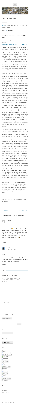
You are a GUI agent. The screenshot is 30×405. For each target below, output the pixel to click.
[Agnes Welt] (3, 351)
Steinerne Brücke (23, 210)
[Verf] (5, 380)
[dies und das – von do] (7, 354)
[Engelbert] (6, 353)
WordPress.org (5, 393)
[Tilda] (5, 356)
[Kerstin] (4, 368)
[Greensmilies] (5, 358)
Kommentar (5, 281)
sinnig (24, 199)
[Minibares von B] (4, 364)
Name (3, 297)
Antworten (4, 242)
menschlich (20, 199)
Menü (15, 4)
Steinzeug (5, 210)
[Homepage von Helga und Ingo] (5, 361)
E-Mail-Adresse (6, 302)
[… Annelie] (6, 366)
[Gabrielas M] (3, 363)
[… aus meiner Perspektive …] (6, 378)
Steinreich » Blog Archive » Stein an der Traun (17, 270)
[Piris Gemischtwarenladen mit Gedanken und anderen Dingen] (5, 376)
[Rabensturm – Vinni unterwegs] (5, 371)
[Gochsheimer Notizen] (4, 359)
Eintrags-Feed (4, 390)
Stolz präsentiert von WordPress (8, 402)
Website (3, 308)
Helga (9, 247)
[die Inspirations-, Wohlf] (5, 373)
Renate (9, 220)
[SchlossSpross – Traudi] (3, 375)
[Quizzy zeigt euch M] (4, 370)
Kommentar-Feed (5, 392)
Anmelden (4, 388)
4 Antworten (4, 22)
